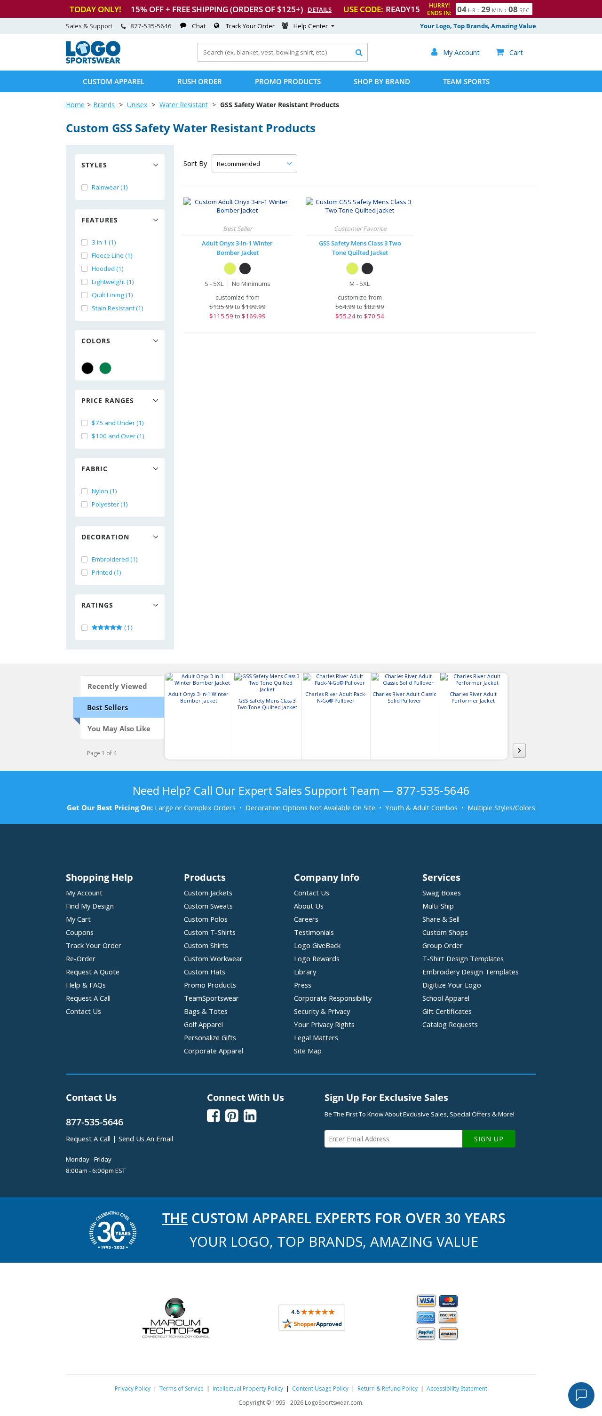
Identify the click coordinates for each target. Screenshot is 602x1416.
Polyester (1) (110, 504)
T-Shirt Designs (463, 958)
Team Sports (466, 81)
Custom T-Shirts (210, 932)
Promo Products (288, 81)
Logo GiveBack (317, 945)
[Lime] (230, 268)
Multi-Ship (438, 905)
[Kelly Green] (105, 368)
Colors (96, 340)
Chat (199, 26)
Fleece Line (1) (112, 255)
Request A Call (88, 998)
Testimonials (314, 932)
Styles (94, 164)
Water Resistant (183, 104)
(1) (127, 627)
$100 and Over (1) (118, 436)
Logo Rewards (317, 958)
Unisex (137, 104)
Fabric (94, 468)
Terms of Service (181, 1388)
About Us (309, 905)
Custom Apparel (113, 81)
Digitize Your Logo (451, 984)
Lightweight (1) (113, 281)
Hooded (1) (108, 268)
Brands (104, 104)
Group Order (442, 945)
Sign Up (489, 1138)
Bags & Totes (206, 1011)
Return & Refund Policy (387, 1388)
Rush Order (199, 81)
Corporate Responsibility (333, 998)
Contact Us (83, 1011)
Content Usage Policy (320, 1388)
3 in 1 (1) (104, 242)
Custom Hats (204, 971)
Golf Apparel (203, 1024)
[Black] (87, 368)
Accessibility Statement (457, 1388)
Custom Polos (206, 919)
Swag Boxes (441, 892)
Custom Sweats (208, 905)
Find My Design (90, 905)
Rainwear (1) (110, 187)
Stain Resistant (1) (117, 308)
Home (75, 104)
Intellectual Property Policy (248, 1388)
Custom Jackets (208, 892)
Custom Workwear (213, 958)
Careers (306, 919)
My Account (84, 892)
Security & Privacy (322, 1011)
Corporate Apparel (213, 1050)
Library (305, 971)
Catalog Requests (450, 1024)
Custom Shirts (206, 945)
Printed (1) (106, 572)
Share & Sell (440, 919)
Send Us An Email (146, 1138)
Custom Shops (445, 932)
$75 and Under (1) (118, 423)
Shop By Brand (382, 81)
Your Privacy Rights (324, 1024)
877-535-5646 (151, 26)
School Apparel (445, 998)
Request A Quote (92, 971)
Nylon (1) (104, 491)
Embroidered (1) (115, 559)
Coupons (80, 932)
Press (302, 984)
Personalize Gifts (210, 1037)
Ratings (97, 605)
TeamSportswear (211, 998)
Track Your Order (250, 26)
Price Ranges (107, 400)
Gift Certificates (447, 1011)
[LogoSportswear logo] (93, 61)
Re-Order (80, 958)
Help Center (310, 26)
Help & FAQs (86, 984)
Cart (509, 52)
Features (99, 219)
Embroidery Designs (470, 971)
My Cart (78, 919)
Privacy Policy (132, 1388)
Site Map (308, 1050)
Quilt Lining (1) (112, 295)
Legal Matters (316, 1037)
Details (320, 9)
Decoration (105, 536)
